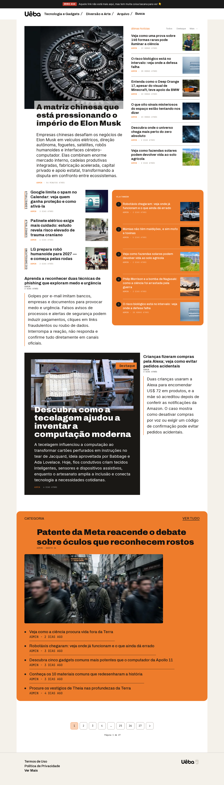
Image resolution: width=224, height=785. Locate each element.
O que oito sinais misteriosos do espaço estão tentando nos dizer (155, 109)
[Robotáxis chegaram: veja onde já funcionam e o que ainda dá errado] (189, 211)
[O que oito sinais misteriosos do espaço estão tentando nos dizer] (191, 111)
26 (130, 726)
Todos (169, 28)
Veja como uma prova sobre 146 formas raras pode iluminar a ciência (153, 40)
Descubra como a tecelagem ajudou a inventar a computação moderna (82, 422)
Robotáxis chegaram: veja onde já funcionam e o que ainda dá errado (91, 646)
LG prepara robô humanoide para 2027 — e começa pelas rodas (54, 254)
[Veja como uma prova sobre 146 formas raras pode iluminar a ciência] (191, 42)
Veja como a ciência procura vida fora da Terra (71, 632)
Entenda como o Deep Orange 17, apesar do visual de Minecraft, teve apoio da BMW (155, 86)
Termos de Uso (35, 761)
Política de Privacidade (42, 766)
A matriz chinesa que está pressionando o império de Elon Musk (78, 115)
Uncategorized (26, 259)
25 (120, 726)
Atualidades (26, 200)
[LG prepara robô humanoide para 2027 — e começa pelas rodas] (96, 258)
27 (140, 726)
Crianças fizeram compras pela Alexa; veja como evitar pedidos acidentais (170, 361)
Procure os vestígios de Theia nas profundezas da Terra (80, 688)
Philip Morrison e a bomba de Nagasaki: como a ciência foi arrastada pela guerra (150, 283)
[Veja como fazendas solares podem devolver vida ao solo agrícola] (191, 157)
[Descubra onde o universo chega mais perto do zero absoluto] (191, 134)
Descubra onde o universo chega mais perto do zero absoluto (152, 132)
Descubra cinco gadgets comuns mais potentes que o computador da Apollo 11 (101, 660)
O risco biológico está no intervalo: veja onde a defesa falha (154, 63)
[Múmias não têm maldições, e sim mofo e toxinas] (189, 236)
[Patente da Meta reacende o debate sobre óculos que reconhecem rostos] (93, 588)
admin (39, 183)
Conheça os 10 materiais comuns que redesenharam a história (86, 674)
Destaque (181, 28)
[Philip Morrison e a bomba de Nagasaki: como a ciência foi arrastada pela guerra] (189, 286)
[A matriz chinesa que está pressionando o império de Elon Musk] (73, 67)
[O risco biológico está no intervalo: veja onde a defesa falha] (191, 65)
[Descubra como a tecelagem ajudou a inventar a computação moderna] (82, 385)
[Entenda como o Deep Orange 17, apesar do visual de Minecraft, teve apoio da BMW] (191, 88)
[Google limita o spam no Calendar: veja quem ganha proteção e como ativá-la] (96, 201)
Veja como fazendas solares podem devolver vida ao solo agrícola (154, 155)
